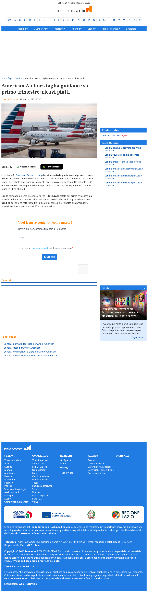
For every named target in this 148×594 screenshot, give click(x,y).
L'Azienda (131, 28)
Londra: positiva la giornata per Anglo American (123, 149)
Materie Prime (40, 479)
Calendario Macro (97, 463)
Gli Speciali (66, 460)
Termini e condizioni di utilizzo (21, 566)
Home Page (7, 78)
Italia (7, 463)
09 (9, 19)
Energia (8, 495)
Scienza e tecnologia (15, 489)
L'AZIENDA (122, 455)
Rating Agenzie (40, 495)
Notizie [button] (22, 28)
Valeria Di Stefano (30, 545)
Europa (8, 466)
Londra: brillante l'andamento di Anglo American (123, 163)
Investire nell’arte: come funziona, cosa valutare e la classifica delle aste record (120, 312)
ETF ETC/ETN (39, 466)
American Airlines (114, 135)
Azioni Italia (38, 463)
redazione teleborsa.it (107, 541)
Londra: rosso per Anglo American (22, 347)
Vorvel (35, 501)
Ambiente (9, 473)
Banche (8, 476)
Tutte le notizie (12, 460)
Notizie (19, 78)
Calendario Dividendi (99, 466)
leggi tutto (138, 337)
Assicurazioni (11, 492)
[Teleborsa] (74, 11)
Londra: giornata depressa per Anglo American (29, 343)
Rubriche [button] (59, 28)
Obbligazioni (39, 470)
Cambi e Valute (40, 476)
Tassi (35, 482)
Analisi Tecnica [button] (110, 28)
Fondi (35, 473)
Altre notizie (110, 142)
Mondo (8, 470)
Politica (8, 485)
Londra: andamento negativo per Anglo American (124, 170)
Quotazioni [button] (40, 28)
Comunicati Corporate (16, 501)
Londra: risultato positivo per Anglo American (122, 156)
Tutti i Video (66, 472)
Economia (9, 479)
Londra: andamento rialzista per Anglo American (30, 351)
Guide (106, 288)
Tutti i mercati (40, 460)
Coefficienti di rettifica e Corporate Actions (101, 471)
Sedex (35, 489)
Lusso (7, 498)
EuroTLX (36, 498)
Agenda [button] (76, 28)
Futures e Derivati (42, 485)
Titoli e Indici (110, 130)
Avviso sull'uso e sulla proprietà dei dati (36, 561)
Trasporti (13, 99)
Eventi (91, 460)
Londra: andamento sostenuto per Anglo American (31, 355)
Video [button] (91, 28)
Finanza (5, 99)
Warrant (36, 492)
